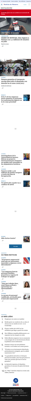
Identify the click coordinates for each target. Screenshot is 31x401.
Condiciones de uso (22, 392)
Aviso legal (3, 392)
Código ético (8, 395)
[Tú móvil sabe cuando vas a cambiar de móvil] (26, 184)
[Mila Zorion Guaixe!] (26, 239)
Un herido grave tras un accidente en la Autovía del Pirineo (15, 13)
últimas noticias (9, 255)
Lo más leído (7, 316)
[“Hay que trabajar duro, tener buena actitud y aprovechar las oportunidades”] (26, 284)
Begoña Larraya (5, 44)
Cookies (2, 395)
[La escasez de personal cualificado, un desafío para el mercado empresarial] (26, 296)
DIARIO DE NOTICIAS (6, 86)
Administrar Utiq (23, 395)
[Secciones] (1, 4)
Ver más (15, 246)
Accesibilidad (15, 395)
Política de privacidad (11, 392)
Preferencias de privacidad (6, 397)
